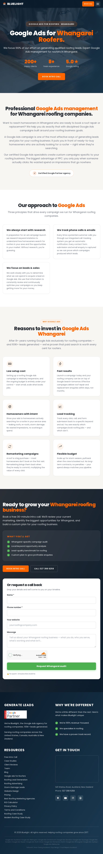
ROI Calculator (11, 802)
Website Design (11, 791)
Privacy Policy (10, 806)
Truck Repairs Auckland (68, 847)
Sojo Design (55, 847)
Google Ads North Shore (35, 842)
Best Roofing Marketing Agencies (19, 798)
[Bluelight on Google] (58, 798)
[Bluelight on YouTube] (65, 798)
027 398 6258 (68, 790)
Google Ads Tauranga (81, 840)
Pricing (7, 794)
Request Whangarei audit (51, 666)
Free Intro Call (10, 757)
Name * (10, 595)
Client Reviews (11, 764)
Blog (6, 772)
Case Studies (10, 761)
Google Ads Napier (19, 842)
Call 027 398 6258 (44, 568)
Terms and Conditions (14, 810)
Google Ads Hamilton (64, 840)
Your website (13, 619)
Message (11, 632)
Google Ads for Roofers (15, 776)
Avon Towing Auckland (42, 847)
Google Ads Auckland (13, 840)
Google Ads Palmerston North (54, 842)
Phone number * (15, 607)
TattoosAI (29, 847)
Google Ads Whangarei (74, 842)
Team (7, 768)
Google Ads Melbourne (51, 844)
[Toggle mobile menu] (97, 3)
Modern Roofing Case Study (17, 817)
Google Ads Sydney (91, 842)
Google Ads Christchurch (47, 840)
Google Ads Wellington (30, 840)
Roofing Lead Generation (15, 779)
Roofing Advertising (13, 783)
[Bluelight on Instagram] (73, 798)
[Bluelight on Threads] (80, 798)
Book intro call (51, 76)
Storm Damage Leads (14, 787)
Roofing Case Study (13, 813)
